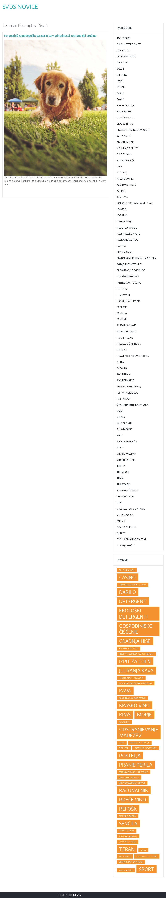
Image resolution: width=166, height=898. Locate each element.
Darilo (120, 93)
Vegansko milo (125, 496)
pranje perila (135, 765)
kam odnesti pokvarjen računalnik (135, 683)
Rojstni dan (123, 398)
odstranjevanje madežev (138, 732)
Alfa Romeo (123, 50)
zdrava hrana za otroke (130, 862)
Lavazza (121, 209)
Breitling (122, 74)
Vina (119, 502)
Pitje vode (122, 288)
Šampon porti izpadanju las (133, 404)
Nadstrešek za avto (128, 233)
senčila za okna (126, 831)
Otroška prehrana (128, 276)
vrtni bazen (124, 856)
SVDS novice (20, 6)
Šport (120, 447)
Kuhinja (121, 191)
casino (127, 577)
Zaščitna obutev (126, 527)
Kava (119, 166)
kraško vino (134, 705)
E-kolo (121, 99)
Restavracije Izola (127, 392)
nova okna (124, 722)
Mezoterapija (124, 221)
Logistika (122, 215)
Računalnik (123, 374)
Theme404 (75, 895)
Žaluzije (121, 521)
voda (143, 850)
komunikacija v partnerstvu (132, 698)
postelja (130, 755)
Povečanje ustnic (127, 331)
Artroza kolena (126, 56)
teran (127, 849)
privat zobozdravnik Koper (132, 783)
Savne (120, 411)
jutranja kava (136, 670)
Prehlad (122, 349)
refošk (128, 809)
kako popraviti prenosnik (131, 678)
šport (146, 869)
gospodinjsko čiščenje (136, 629)
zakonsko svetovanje (147, 856)
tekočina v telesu (127, 842)
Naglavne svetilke (127, 239)
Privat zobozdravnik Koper (133, 356)
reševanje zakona (127, 816)
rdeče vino (132, 799)
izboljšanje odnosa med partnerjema (136, 654)
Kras (124, 714)
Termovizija (123, 484)
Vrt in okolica (125, 514)
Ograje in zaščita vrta (129, 264)
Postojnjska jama (126, 325)
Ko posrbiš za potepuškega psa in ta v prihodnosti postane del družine (50, 35)
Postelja (122, 313)
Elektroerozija (126, 105)
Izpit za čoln (124, 154)
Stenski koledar (126, 453)
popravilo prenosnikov (145, 748)
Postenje (122, 319)
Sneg (119, 435)
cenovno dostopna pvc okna (132, 585)
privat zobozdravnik (129, 777)
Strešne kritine (126, 459)
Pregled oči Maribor (129, 343)
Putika (120, 362)
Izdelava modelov (127, 148)
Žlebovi (121, 533)
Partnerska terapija (129, 282)
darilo (127, 592)
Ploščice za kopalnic (129, 301)
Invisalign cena (125, 142)
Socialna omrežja (127, 441)
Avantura (122, 62)
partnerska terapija (139, 743)
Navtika (121, 246)
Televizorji (123, 472)
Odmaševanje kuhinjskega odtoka (136, 258)
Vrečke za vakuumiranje (131, 508)
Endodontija (124, 111)
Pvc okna (122, 368)
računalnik (133, 790)
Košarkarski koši (126, 185)
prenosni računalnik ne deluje (133, 772)
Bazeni (120, 68)
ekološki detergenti (133, 613)
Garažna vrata (125, 117)
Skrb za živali (124, 423)
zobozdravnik (126, 870)
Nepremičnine (124, 252)
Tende (120, 478)
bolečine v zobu (126, 570)
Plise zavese (123, 294)
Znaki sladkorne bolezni (131, 539)
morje (144, 714)
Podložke (122, 307)
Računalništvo (125, 380)
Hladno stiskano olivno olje (133, 129)
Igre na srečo (124, 135)
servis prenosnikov (128, 836)
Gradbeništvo (125, 123)
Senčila (121, 417)
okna (121, 743)
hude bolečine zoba (128, 648)
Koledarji (122, 172)
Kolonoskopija (125, 178)
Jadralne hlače (125, 160)
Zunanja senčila (126, 545)
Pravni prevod (125, 337)
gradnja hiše (135, 641)
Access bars (123, 38)
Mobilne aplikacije (127, 227)
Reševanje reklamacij (129, 386)
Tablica (121, 466)
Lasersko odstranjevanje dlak (134, 203)
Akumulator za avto (129, 44)
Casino (120, 81)
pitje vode (123, 748)
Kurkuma (122, 197)
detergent (132, 601)
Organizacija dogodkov (131, 270)
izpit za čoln (135, 661)
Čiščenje (121, 87)
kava (125, 690)
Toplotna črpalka (127, 490)
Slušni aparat (125, 429)
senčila (128, 823)
